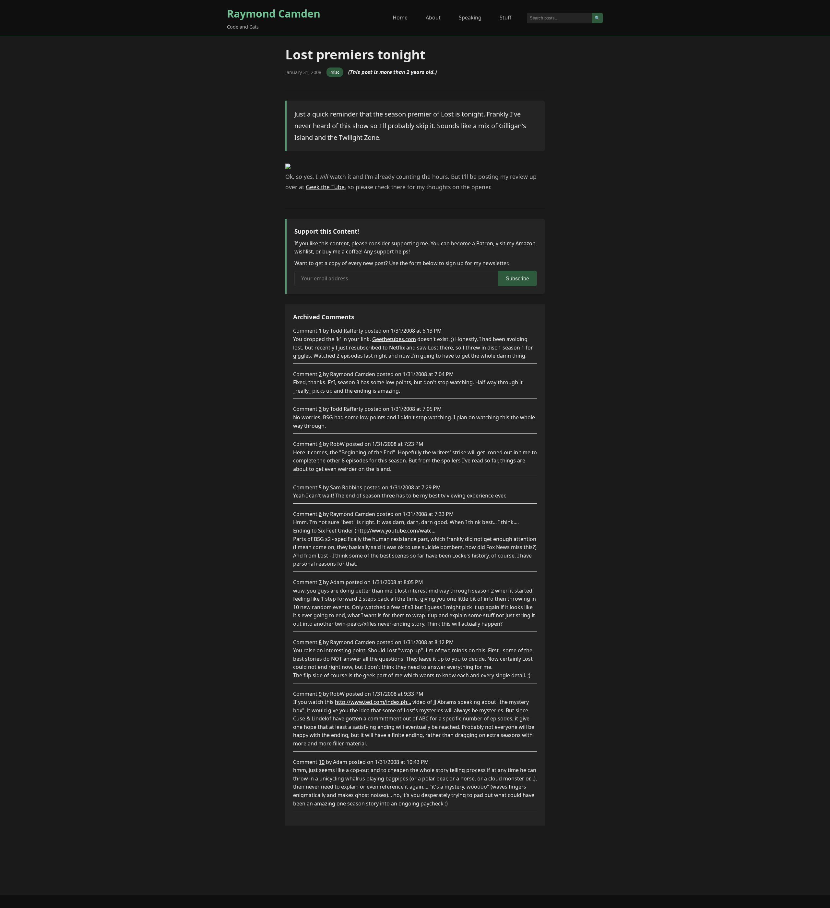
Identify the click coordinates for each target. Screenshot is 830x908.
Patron (484, 243)
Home (400, 17)
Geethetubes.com (394, 339)
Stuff (505, 17)
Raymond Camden (273, 13)
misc (334, 72)
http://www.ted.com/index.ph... (373, 702)
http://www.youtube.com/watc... (395, 530)
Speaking (470, 17)
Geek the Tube (325, 187)
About (433, 17)
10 (322, 762)
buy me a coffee (341, 251)
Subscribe (517, 278)
